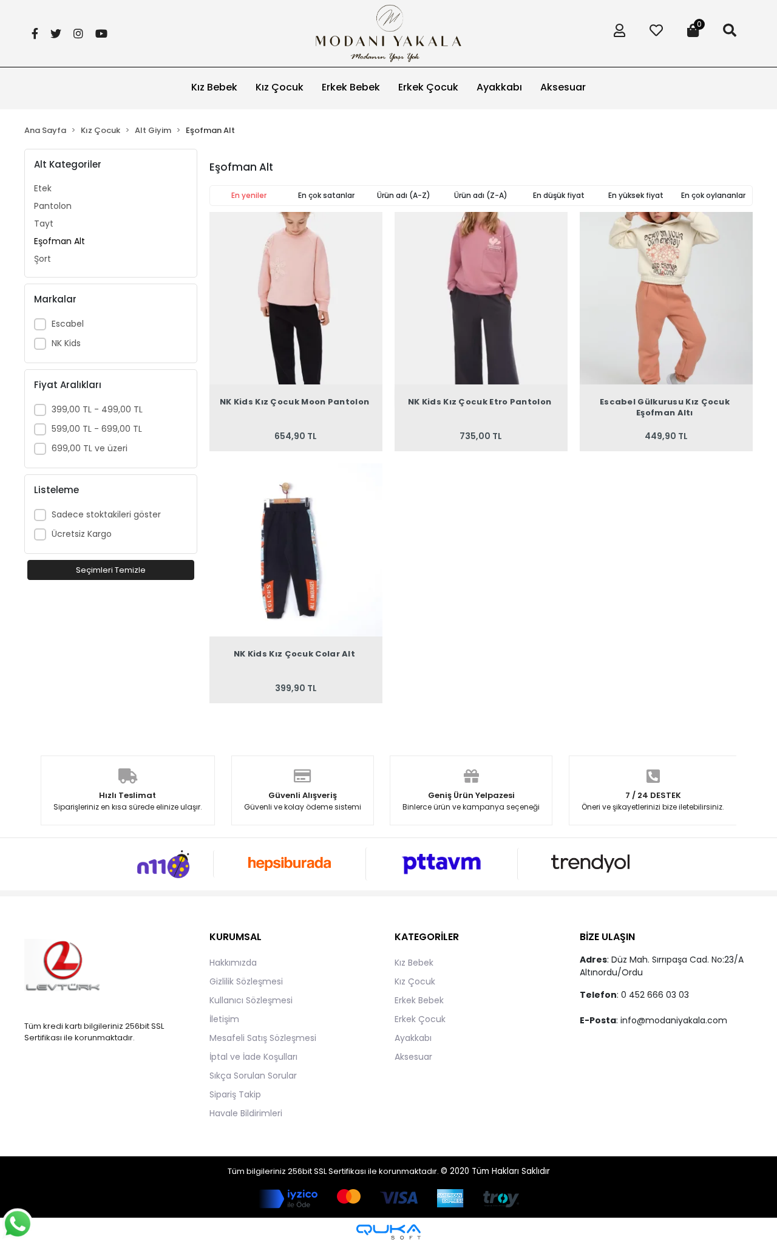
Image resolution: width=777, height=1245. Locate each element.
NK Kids (66, 343)
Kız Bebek (414, 963)
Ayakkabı (413, 1038)
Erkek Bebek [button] (351, 87)
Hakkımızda (233, 963)
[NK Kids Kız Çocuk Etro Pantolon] (481, 298)
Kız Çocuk (415, 981)
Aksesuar (413, 1057)
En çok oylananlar (713, 195)
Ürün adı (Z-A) (480, 195)
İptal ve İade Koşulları (253, 1057)
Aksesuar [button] (563, 87)
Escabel (68, 324)
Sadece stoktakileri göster (106, 514)
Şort (42, 259)
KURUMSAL (235, 937)
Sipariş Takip (235, 1094)
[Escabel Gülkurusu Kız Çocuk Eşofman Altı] (666, 298)
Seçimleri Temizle (111, 570)
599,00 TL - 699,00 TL (97, 429)
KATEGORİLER (427, 937)
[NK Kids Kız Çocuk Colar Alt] (295, 549)
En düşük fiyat (559, 195)
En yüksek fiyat (635, 195)
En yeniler (248, 195)
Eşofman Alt (59, 241)
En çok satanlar (326, 195)
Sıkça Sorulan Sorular (253, 1075)
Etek (43, 188)
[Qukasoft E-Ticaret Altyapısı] (388, 1232)
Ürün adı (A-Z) (403, 195)
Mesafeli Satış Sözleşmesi (262, 1038)
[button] (616, 33)
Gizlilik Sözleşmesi (246, 981)
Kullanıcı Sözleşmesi (251, 1000)
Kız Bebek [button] (214, 87)
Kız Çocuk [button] (280, 87)
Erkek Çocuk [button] (428, 87)
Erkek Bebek (419, 1000)
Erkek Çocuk (420, 1019)
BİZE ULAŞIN (607, 937)
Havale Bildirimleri (245, 1113)
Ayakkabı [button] (499, 87)
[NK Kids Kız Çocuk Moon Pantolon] (295, 298)
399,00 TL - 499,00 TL (97, 409)
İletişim (224, 1019)
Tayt (43, 223)
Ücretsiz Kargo (82, 534)
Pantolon (53, 206)
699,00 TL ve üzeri (89, 448)
